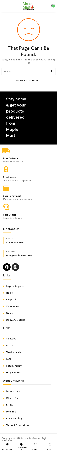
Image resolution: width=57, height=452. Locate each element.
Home (9, 292)
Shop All (11, 299)
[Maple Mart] (28, 6)
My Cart (11, 405)
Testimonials (13, 352)
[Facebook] (7, 267)
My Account (13, 391)
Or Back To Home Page (28, 81)
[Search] (52, 71)
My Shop (11, 411)
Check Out (12, 398)
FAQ (8, 359)
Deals (9, 313)
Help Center (13, 372)
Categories (12, 306)
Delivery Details (15, 319)
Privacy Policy (14, 418)
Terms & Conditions (17, 425)
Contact (11, 338)
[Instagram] (15, 267)
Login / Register (15, 286)
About (9, 345)
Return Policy (14, 365)
